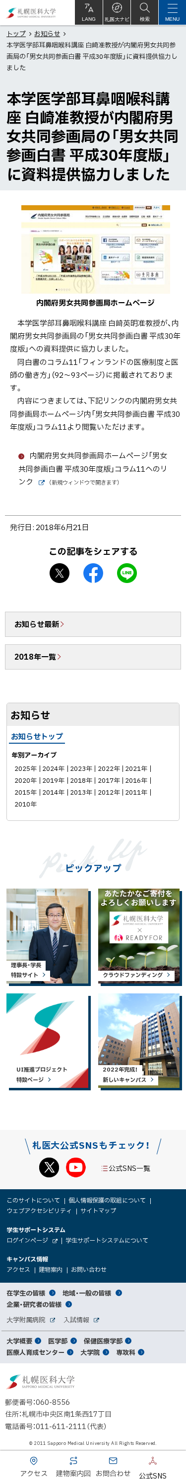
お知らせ (47, 33)
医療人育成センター (35, 1352)
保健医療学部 (103, 1340)
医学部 (57, 1340)
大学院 (90, 1352)
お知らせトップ (37, 736)
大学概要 (19, 1340)
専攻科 (125, 1352)
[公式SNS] (137, 1462)
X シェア (59, 573)
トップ (16, 33)
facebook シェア (93, 573)
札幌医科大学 (31, 12)
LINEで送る (127, 573)
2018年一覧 (35, 656)
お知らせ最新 (36, 624)
